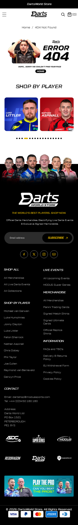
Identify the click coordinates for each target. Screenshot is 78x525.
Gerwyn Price (12, 377)
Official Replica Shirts (52, 332)
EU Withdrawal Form (56, 366)
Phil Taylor (10, 357)
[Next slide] (70, 4)
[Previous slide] (8, 4)
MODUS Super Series (56, 285)
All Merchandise (14, 278)
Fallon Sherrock (14, 337)
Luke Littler (11, 331)
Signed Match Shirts (56, 314)
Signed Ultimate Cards (53, 322)
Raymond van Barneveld (19, 370)
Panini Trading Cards (56, 307)
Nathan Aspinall (14, 344)
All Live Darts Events (17, 284)
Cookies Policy (52, 379)
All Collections (13, 291)
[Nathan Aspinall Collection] (57, 114)
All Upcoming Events (56, 278)
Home (26, 27)
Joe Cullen (10, 364)
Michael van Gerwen (16, 311)
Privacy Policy (52, 372)
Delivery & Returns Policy (55, 357)
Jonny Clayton (13, 324)
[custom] (24, 254)
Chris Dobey (11, 350)
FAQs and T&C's (53, 349)
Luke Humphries (14, 317)
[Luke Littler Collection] (21, 114)
